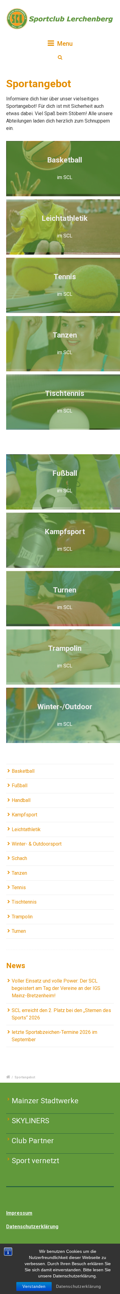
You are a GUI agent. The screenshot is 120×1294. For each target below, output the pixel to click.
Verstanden (34, 1286)
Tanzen (19, 873)
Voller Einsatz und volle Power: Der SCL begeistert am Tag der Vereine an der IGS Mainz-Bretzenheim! (56, 988)
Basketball (23, 771)
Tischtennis (24, 902)
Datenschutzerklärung (78, 1286)
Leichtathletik (26, 829)
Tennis (19, 887)
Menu (64, 43)
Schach (19, 858)
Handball (21, 800)
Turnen (19, 931)
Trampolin (22, 917)
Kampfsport (24, 815)
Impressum (19, 1213)
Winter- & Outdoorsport (37, 844)
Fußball (19, 785)
